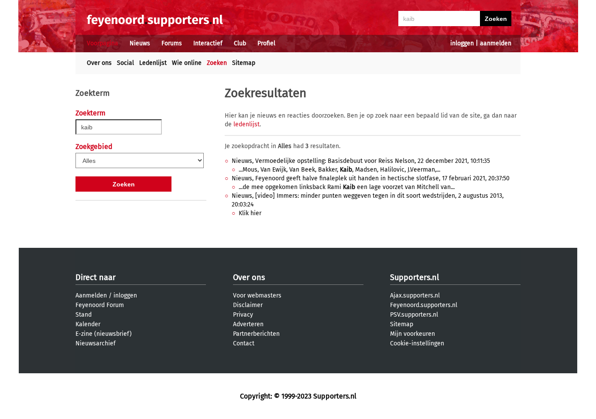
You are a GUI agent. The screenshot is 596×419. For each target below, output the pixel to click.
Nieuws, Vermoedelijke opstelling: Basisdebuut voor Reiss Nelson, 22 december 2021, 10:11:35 (361, 161)
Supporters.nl (414, 277)
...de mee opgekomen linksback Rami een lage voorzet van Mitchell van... (347, 187)
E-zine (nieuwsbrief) (103, 334)
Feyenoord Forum (99, 305)
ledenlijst (246, 124)
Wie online (187, 63)
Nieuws (140, 43)
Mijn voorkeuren (412, 334)
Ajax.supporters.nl (415, 295)
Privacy (243, 314)
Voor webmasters (257, 295)
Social (125, 63)
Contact (243, 343)
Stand (83, 314)
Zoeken (217, 63)
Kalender (87, 324)
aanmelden (495, 43)
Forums (171, 43)
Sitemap (243, 63)
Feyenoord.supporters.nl (423, 305)
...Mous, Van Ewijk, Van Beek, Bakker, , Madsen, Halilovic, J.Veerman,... (339, 169)
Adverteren (248, 324)
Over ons (99, 63)
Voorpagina (102, 43)
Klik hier (250, 213)
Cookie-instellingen (417, 343)
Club (240, 43)
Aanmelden (91, 295)
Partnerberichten (256, 334)
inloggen (462, 43)
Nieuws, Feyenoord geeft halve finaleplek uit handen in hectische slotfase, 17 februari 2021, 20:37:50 (371, 178)
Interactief (208, 43)
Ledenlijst (153, 63)
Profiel (266, 43)
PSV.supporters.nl (414, 314)
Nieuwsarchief (95, 343)
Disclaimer (248, 305)
